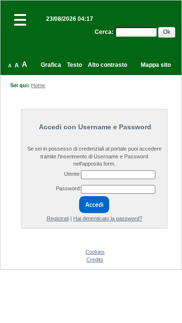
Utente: (72, 174)
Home (38, 85)
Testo (74, 65)
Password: (68, 188)
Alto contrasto (107, 65)
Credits (94, 259)
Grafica (51, 65)
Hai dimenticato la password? (107, 218)
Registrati (58, 218)
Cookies (95, 252)
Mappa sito (156, 65)
